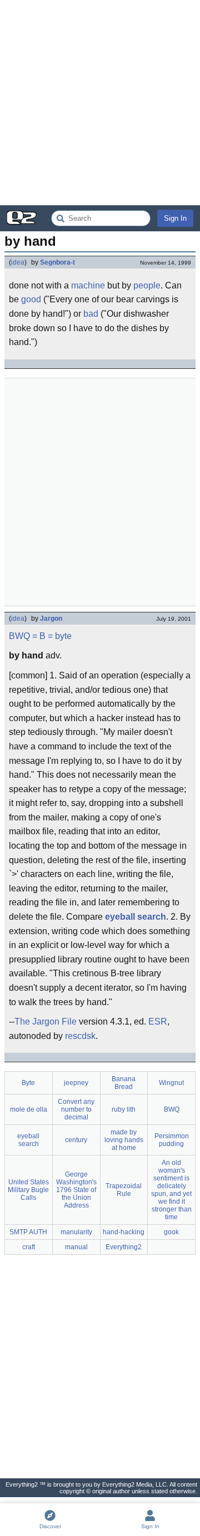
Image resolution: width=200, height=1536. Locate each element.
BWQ (19, 636)
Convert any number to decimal (76, 1109)
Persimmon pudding (171, 1140)
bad (90, 313)
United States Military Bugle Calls (28, 1190)
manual (76, 1247)
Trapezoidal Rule (124, 1190)
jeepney (76, 1083)
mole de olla (28, 1109)
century (76, 1140)
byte (63, 636)
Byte (28, 1083)
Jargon (51, 618)
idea (17, 262)
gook (171, 1232)
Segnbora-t (57, 262)
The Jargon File (45, 1021)
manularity (76, 1232)
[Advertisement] (100, 102)
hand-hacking (123, 1232)
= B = (42, 636)
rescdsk (80, 1036)
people (147, 285)
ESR (157, 1021)
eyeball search (135, 916)
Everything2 (124, 1247)
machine (88, 285)
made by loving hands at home (123, 1140)
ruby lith (124, 1109)
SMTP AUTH (28, 1232)
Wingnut (171, 1083)
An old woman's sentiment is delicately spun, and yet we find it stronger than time (171, 1190)
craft (28, 1247)
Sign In (175, 218)
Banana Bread (124, 1083)
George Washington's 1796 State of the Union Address (76, 1189)
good (31, 299)
